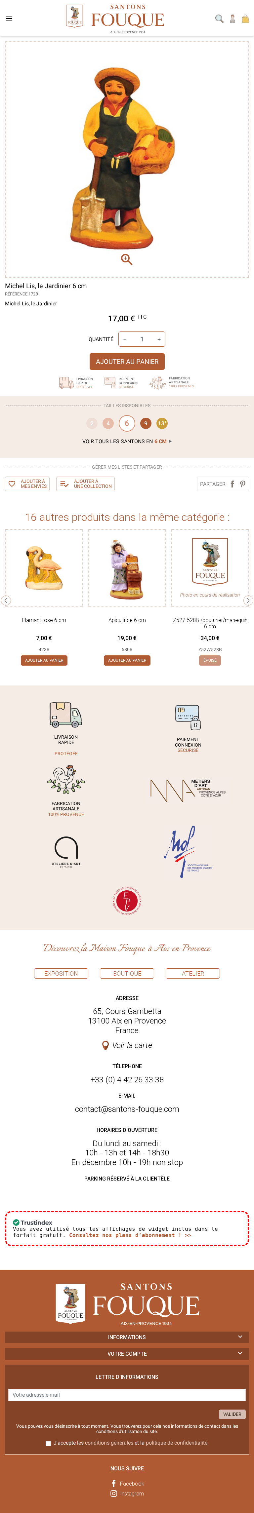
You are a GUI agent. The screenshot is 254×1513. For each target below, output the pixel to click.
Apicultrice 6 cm (127, 620)
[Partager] (232, 484)
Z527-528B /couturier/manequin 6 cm (210, 623)
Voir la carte (132, 1045)
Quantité (101, 339)
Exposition (61, 973)
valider (232, 1414)
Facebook (132, 1484)
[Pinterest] (242, 484)
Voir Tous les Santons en (124, 441)
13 (162, 423)
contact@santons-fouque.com (127, 1109)
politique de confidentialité (176, 1443)
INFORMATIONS (127, 1337)
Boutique (127, 973)
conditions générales (109, 1443)
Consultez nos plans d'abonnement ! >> (130, 1235)
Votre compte (127, 1354)
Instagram (132, 1494)
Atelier (193, 973)
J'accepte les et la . (131, 1443)
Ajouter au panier (127, 362)
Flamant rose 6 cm (44, 620)
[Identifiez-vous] (232, 18)
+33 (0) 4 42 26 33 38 (127, 1079)
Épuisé (210, 660)
